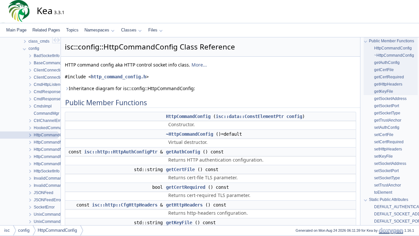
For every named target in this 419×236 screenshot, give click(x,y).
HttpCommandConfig (188, 116)
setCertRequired (389, 142)
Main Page (16, 30)
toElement (383, 192)
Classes (129, 30)
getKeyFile (179, 222)
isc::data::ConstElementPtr (250, 116)
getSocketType (387, 113)
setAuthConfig (386, 127)
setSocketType (387, 178)
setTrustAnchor (387, 185)
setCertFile (383, 134)
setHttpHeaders (388, 149)
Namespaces (96, 30)
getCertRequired (185, 187)
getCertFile (180, 169)
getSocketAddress (390, 98)
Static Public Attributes (388, 199)
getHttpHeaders (184, 204)
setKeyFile (383, 156)
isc (7, 230)
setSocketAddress (390, 163)
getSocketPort (386, 106)
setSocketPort (386, 170)
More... (199, 65)
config (294, 116)
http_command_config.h (118, 76)
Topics (72, 30)
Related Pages (46, 30)
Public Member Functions (391, 41)
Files (152, 30)
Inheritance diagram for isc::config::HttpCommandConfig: (132, 88)
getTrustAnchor (387, 120)
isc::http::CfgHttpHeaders (124, 204)
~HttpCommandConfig (189, 134)
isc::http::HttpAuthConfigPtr (120, 151)
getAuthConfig (183, 151)
